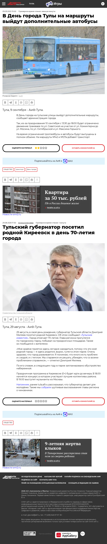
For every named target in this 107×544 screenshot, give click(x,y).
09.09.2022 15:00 (9, 11)
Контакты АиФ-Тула (48, 480)
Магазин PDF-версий (53, 477)
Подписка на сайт (29, 480)
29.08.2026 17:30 (9, 223)
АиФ (21, 96)
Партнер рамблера (45, 534)
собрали (46, 387)
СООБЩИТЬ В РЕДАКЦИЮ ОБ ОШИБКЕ (83, 483)
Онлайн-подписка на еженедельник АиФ (82, 477)
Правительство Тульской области (17, 313)
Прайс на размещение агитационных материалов (43, 483)
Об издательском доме (31, 477)
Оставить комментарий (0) (83, 148)
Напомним (22, 384)
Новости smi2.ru (12, 214)
